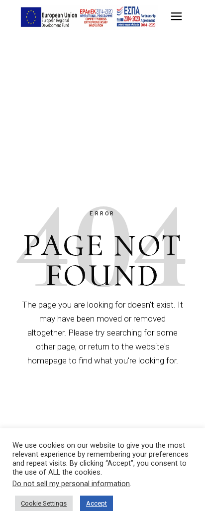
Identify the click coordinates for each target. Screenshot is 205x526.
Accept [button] (96, 503)
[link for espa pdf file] (89, 17)
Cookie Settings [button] (44, 503)
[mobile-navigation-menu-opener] (176, 17)
